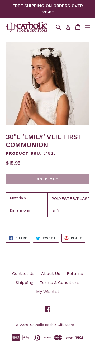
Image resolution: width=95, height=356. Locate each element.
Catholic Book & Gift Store (52, 325)
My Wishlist (47, 291)
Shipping (24, 282)
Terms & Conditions (59, 282)
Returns (75, 273)
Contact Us (23, 273)
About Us (50, 273)
